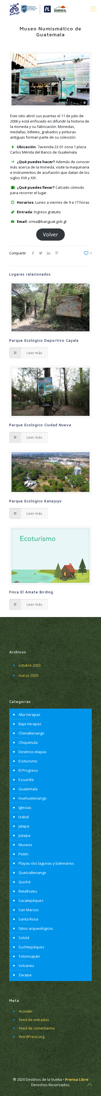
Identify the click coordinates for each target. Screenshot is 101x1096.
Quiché (25, 881)
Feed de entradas (34, 1019)
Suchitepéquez (31, 946)
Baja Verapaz (30, 723)
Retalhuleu (28, 891)
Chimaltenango (31, 733)
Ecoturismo (28, 761)
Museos (25, 844)
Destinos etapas (33, 751)
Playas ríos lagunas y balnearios (46, 863)
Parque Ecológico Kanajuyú (35, 501)
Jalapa (24, 826)
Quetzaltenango (32, 872)
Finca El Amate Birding (31, 592)
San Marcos (29, 909)
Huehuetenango (33, 798)
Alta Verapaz (29, 714)
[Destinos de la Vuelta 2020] (38, 8)
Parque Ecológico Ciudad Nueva (40, 425)
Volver (50, 234)
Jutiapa (24, 835)
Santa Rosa (28, 919)
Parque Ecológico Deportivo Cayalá (44, 340)
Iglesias (25, 807)
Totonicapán (29, 956)
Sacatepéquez (31, 900)
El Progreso (28, 770)
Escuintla (26, 779)
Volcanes (26, 965)
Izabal (24, 816)
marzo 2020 (28, 675)
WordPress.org (31, 1036)
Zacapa (25, 974)
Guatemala (28, 788)
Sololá (24, 937)
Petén (24, 854)
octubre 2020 (29, 665)
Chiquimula (28, 742)
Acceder (26, 1011)
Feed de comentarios (37, 1028)
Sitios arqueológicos (36, 928)
